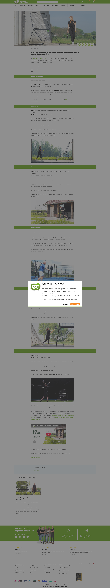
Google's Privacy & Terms (49, 301)
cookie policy (67, 297)
